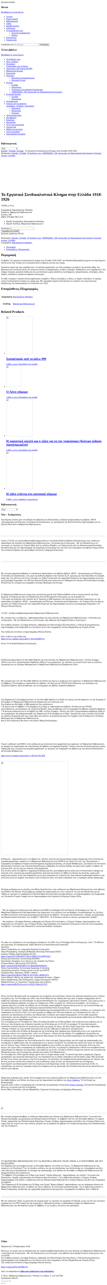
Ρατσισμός (15, 108)
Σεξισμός (15, 113)
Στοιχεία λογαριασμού (20, 33)
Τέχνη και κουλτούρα (15, 125)
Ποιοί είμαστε (12, 19)
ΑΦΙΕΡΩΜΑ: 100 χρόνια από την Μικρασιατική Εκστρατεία (36, 92)
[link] (73, 1080)
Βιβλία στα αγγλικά (14, 129)
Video (8, 23)
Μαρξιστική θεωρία (14, 71)
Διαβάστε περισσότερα (28, 499)
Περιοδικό (17, 65)
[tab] (56, 247)
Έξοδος (14, 35)
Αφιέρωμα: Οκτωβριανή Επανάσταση (27, 90)
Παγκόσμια (16, 87)
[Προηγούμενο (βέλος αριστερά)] (2, 1283)
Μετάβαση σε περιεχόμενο (12, 12)
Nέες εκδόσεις (12, 61)
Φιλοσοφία (10, 122)
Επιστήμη (10, 120)
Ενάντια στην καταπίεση (20, 105)
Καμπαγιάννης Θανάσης (22, 243)
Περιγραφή (11, 247)
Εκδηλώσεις (11, 37)
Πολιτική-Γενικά (18, 80)
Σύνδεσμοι (10, 28)
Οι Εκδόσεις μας (13, 59)
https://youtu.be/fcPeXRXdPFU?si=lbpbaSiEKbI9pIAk (24, 966)
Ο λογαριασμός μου (14, 30)
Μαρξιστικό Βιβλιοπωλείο (24, 304)
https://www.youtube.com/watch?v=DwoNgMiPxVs (23, 639)
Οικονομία (10, 73)
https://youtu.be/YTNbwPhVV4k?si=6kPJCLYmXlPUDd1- (26, 956)
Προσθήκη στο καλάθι (10, 231)
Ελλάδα (14, 85)
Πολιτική (10, 76)
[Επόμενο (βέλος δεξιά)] (5, 1283)
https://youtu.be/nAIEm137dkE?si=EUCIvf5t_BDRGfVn (25, 975)
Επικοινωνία (11, 40)
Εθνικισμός (16, 111)
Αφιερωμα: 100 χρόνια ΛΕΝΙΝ (19, 68)
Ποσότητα (5, 228)
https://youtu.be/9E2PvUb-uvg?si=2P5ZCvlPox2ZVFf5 (24, 984)
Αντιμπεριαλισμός (13, 115)
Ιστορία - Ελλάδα (16, 151)
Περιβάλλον (11, 118)
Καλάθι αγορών (12, 26)
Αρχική (9, 16)
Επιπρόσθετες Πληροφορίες (18, 249)
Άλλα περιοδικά (13, 132)
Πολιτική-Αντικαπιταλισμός (23, 78)
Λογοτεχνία (11, 127)
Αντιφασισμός (12, 101)
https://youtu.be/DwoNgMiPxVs (14, 1267)
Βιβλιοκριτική (12, 21)
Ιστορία (9, 83)
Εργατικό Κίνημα (13, 94)
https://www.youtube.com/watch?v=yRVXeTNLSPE (23, 756)
